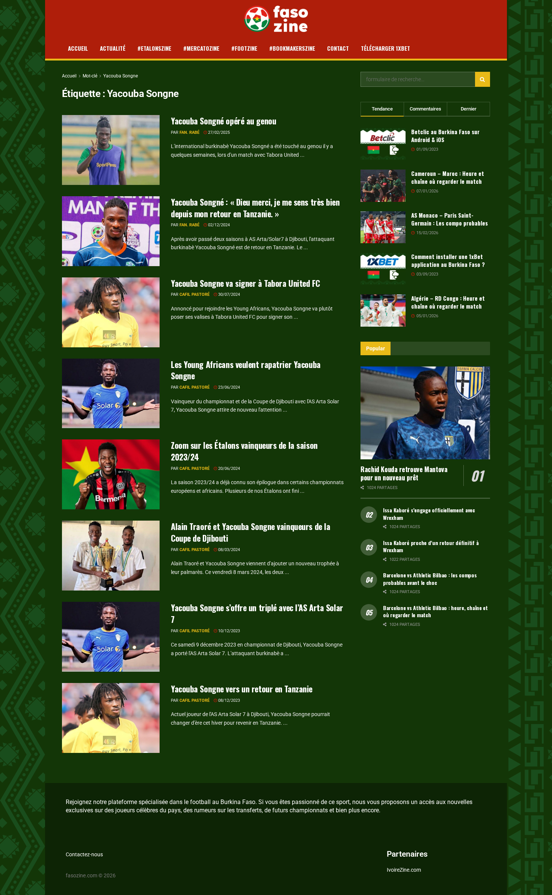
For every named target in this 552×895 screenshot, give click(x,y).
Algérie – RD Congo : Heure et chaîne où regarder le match (448, 302)
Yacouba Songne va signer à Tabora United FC (245, 283)
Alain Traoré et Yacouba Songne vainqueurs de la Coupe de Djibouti (250, 532)
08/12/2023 (228, 700)
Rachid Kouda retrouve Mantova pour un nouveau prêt (404, 473)
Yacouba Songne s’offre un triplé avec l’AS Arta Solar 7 (257, 613)
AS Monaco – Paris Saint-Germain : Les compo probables (449, 219)
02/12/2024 (218, 225)
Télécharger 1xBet (385, 48)
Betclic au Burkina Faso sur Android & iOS (445, 135)
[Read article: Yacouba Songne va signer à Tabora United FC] (111, 312)
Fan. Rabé (189, 132)
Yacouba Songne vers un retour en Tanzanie (241, 689)
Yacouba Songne (120, 76)
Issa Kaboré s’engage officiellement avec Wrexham (429, 513)
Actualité (112, 48)
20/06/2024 (228, 468)
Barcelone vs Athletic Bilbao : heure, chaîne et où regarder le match (435, 611)
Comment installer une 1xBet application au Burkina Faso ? (448, 260)
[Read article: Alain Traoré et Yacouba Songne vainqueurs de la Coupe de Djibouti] (111, 556)
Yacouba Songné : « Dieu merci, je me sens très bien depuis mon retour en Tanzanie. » (255, 208)
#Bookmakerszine (292, 48)
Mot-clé (90, 76)
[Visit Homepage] (276, 19)
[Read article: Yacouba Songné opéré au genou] (111, 150)
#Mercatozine (201, 48)
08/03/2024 (228, 549)
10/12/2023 (228, 630)
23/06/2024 (228, 387)
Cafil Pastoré (194, 294)
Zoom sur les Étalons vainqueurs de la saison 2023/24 (244, 451)
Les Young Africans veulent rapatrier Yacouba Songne (246, 370)
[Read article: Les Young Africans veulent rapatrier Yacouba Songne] (111, 394)
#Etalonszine (154, 48)
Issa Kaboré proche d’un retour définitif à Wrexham (430, 546)
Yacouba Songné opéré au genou (223, 121)
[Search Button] (482, 79)
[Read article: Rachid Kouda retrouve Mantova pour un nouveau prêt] (425, 412)
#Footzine (244, 48)
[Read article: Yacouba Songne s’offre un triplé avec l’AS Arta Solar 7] (111, 637)
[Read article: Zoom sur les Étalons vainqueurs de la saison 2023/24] (111, 474)
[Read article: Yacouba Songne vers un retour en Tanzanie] (111, 718)
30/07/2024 (228, 294)
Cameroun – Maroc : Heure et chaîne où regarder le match (447, 177)
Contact (338, 48)
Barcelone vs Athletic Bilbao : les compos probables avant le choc (430, 578)
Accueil (78, 48)
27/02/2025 (218, 132)
